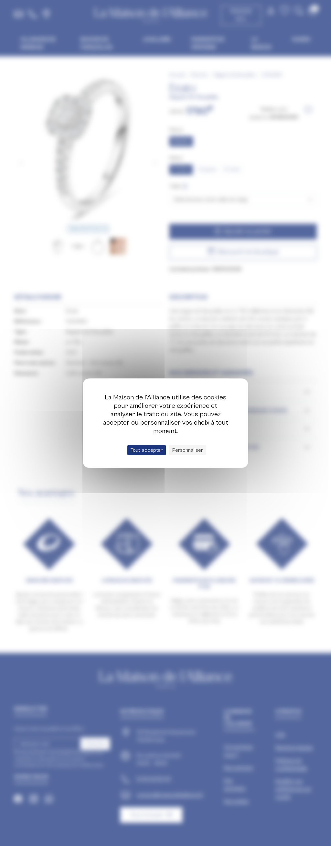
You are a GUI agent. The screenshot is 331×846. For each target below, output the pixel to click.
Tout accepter (147, 450)
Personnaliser (187, 450)
